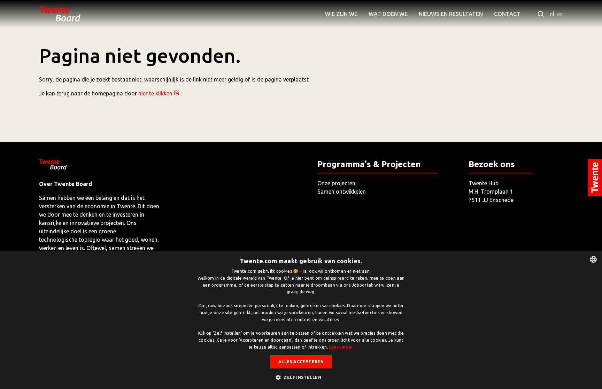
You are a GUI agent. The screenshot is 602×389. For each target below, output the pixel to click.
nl (552, 14)
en (560, 14)
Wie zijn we (341, 14)
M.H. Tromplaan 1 (491, 191)
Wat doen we (388, 14)
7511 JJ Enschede (491, 200)
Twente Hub (484, 183)
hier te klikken (155, 93)
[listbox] (593, 259)
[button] (301, 377)
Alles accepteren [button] (301, 361)
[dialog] (301, 320)
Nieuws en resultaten (451, 14)
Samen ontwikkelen (341, 191)
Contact (507, 14)
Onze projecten (336, 183)
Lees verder (341, 347)
